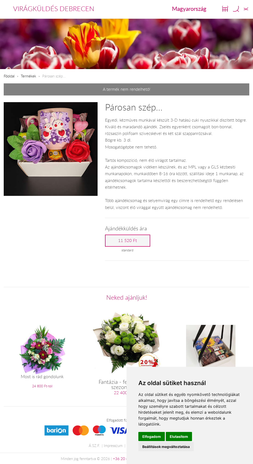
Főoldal (9, 76)
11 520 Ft (127, 240)
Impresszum (113, 445)
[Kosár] (225, 9)
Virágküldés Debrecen (53, 8)
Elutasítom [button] (179, 436)
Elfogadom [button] (151, 436)
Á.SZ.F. (94, 445)
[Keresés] (236, 9)
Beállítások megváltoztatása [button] (166, 447)
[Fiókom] (246, 9)
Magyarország (189, 8)
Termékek (28, 76)
